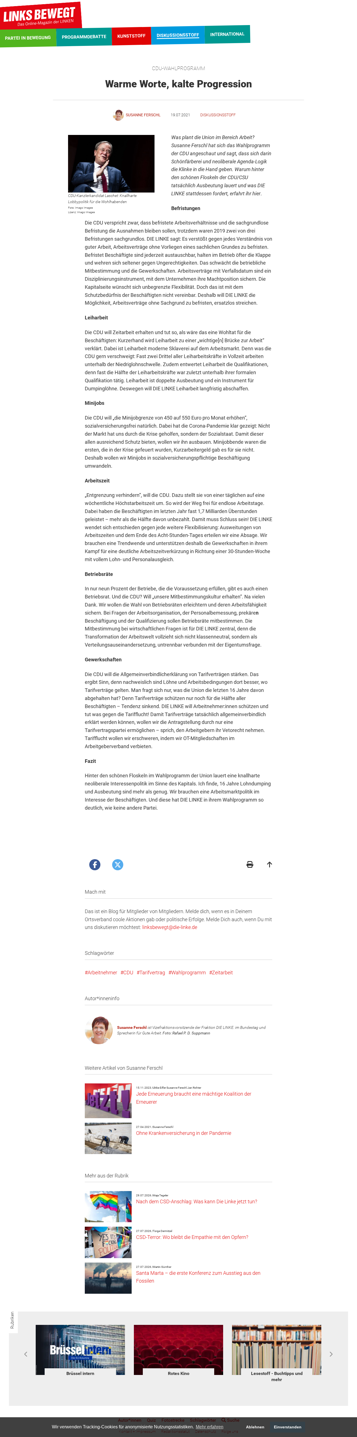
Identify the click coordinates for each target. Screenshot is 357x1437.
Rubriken (12, 1320)
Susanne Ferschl (132, 1027)
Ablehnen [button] (255, 1427)
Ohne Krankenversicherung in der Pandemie (183, 1133)
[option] (80, 1351)
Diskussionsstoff (218, 115)
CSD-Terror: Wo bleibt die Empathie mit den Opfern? (192, 1237)
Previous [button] (26, 1354)
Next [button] (331, 1354)
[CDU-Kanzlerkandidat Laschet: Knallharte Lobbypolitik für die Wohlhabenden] (111, 164)
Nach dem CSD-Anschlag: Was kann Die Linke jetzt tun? (196, 1201)
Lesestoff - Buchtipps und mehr (277, 1376)
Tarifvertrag (152, 972)
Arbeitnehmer (102, 972)
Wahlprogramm (188, 972)
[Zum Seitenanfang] (269, 865)
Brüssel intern (80, 1373)
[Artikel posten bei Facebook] (94, 864)
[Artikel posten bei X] (117, 864)
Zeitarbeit (222, 972)
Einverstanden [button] (287, 1427)
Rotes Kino (178, 1373)
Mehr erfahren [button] (209, 1426)
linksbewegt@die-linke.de (169, 927)
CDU (128, 972)
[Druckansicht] (250, 865)
